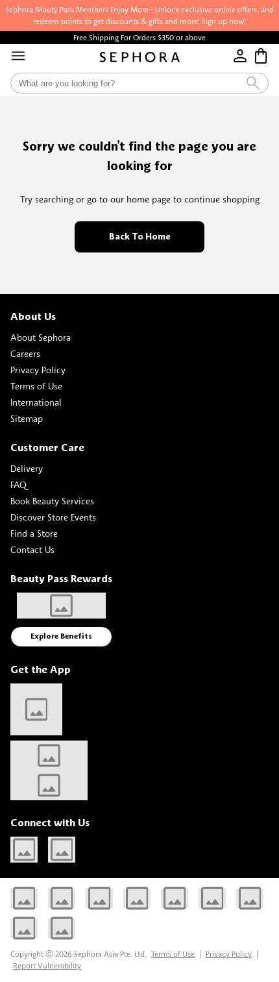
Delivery (26, 468)
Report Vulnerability (47, 965)
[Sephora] (140, 57)
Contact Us (32, 549)
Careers (25, 353)
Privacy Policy (38, 369)
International (36, 402)
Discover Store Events (53, 516)
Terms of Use (36, 385)
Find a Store (34, 533)
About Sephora (40, 337)
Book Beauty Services (52, 500)
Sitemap (26, 418)
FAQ (18, 484)
